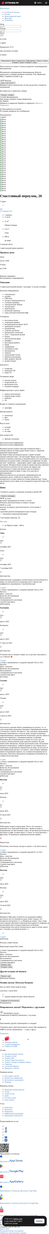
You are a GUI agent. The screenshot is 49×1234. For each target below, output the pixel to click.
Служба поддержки (12, 1044)
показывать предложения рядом (15, 514)
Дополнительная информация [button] (11, 443)
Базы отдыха (9, 1100)
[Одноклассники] (6, 1129)
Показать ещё (5, 965)
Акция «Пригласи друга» (14, 1060)
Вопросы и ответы (12, 1068)
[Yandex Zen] (6, 1141)
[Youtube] (6, 1138)
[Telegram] (6, 1126)
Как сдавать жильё (12, 1076)
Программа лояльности (14, 1116)
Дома (7, 1096)
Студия (3, 588)
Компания (8, 1107)
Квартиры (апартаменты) (14, 1090)
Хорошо (39, 1221)
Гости (2, 33)
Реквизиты (9, 1112)
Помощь (8, 1082)
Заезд (2, 24)
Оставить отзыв (6, 967)
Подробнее (4, 1033)
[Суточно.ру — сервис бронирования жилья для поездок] (10, 3)
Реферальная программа (14, 1114)
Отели (7, 1092)
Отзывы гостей (10, 1056)
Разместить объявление (14, 1078)
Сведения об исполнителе (10, 1000)
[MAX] (6, 1132)
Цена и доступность (8, 83)
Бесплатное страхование (14, 1080)
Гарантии (8, 1064)
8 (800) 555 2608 (11, 1046)
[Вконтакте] (6, 1135)
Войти (39, 3)
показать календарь (8, 496)
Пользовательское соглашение (11, 1231)
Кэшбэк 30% (9, 1058)
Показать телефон (7, 95)
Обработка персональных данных (13, 1233)
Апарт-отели (9, 1094)
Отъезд (2, 29)
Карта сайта (4, 1229)
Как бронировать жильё (14, 1054)
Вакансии (8, 1109)
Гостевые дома (10, 1098)
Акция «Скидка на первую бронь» (18, 1062)
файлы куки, (18, 1219)
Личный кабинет (11, 1042)
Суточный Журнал (12, 1066)
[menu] (46, 3)
